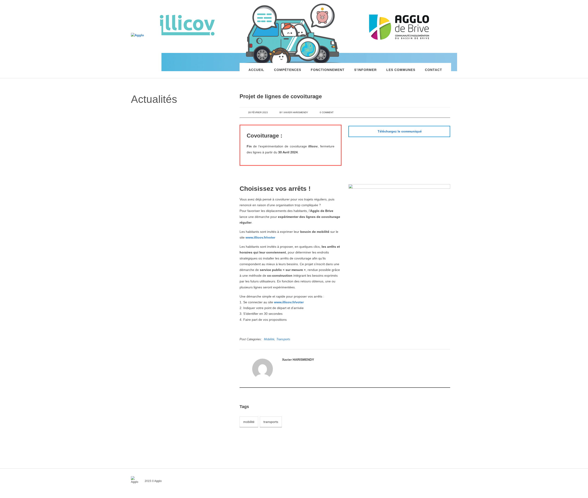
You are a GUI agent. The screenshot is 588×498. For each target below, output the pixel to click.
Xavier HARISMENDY (295, 112)
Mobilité (269, 339)
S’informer (365, 70)
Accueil (256, 70)
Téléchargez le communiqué (400, 131)
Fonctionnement (328, 70)
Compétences (287, 70)
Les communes (400, 70)
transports (270, 422)
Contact (433, 70)
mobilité (248, 422)
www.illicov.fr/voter (260, 237)
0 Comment (327, 112)
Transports (283, 339)
